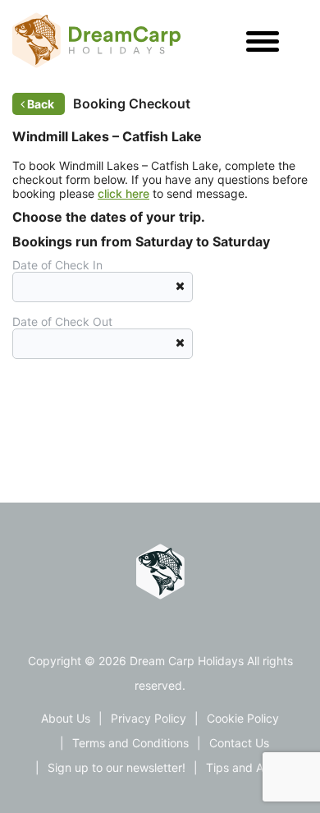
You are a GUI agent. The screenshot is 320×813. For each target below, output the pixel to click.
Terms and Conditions (130, 743)
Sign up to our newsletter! (116, 767)
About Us (65, 718)
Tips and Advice (249, 767)
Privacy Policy (148, 718)
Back (41, 104)
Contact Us (239, 743)
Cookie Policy (243, 718)
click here (123, 193)
